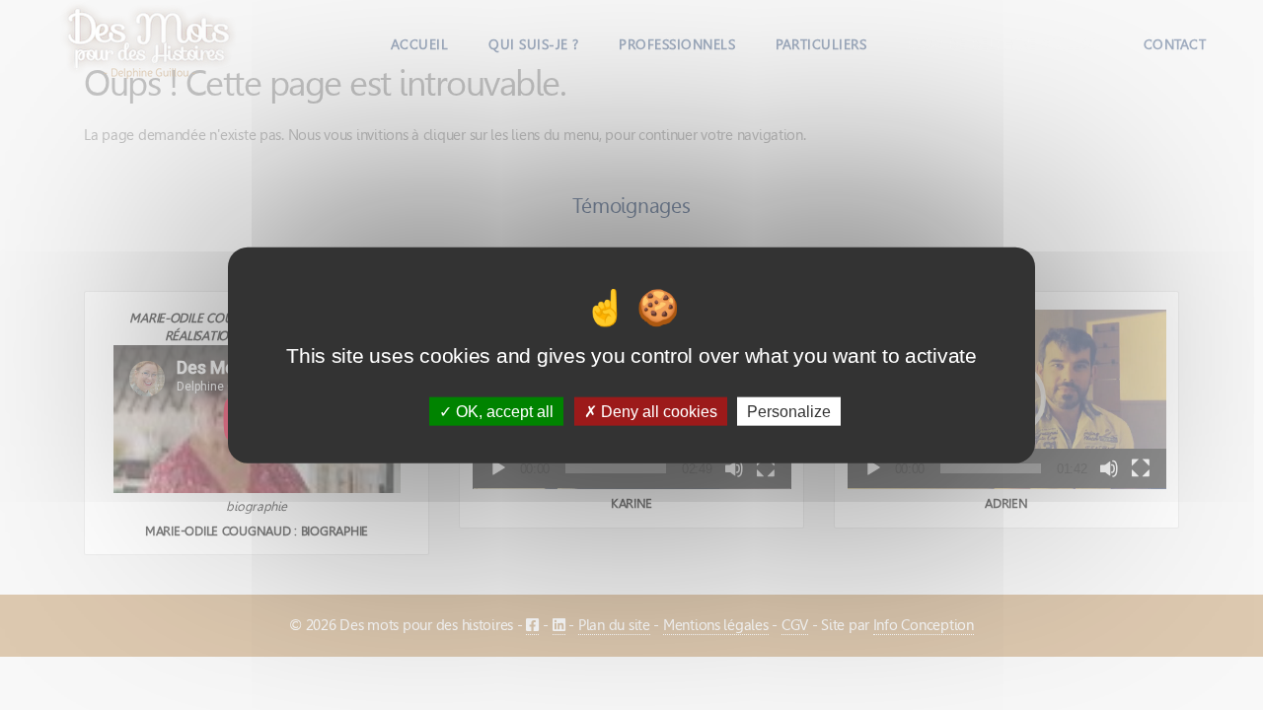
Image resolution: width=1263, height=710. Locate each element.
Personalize (789, 410)
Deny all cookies (657, 410)
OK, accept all (503, 410)
